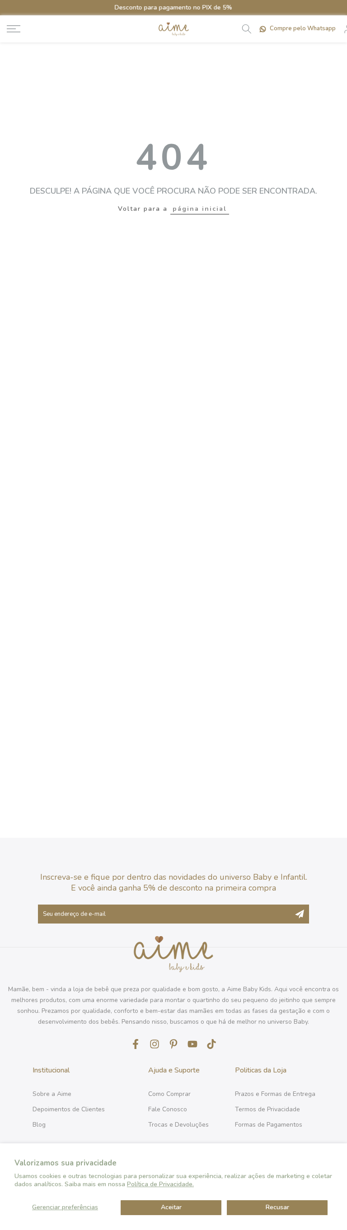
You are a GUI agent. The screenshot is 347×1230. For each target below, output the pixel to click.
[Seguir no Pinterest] (173, 1044)
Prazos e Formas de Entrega (275, 1094)
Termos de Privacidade (267, 1109)
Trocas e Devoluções (178, 1124)
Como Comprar (169, 1094)
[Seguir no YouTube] (192, 1044)
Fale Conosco (167, 1109)
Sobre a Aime (52, 1094)
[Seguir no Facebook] (136, 1044)
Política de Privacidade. (160, 1184)
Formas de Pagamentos (268, 1124)
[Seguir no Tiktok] (211, 1044)
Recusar (277, 1207)
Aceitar (171, 1207)
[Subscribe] (300, 914)
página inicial (200, 208)
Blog (39, 1124)
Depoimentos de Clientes (69, 1109)
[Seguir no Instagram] (154, 1044)
